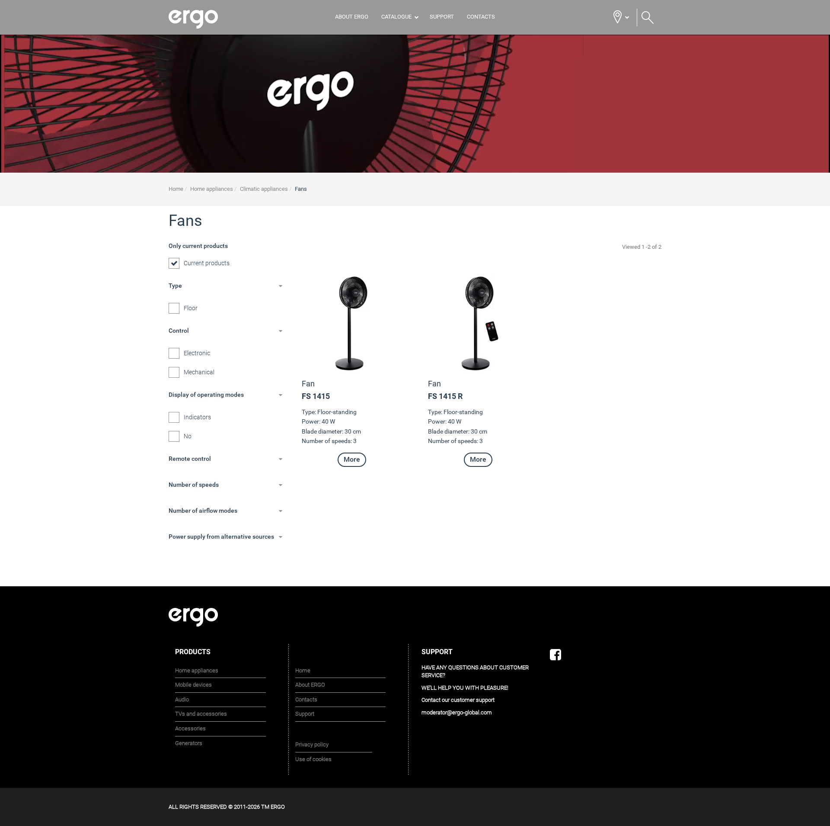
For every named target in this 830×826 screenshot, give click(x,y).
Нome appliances (196, 670)
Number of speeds (194, 484)
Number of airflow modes (203, 510)
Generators (188, 743)
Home (302, 670)
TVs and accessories (201, 713)
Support (442, 16)
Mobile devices (193, 684)
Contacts (481, 16)
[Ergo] (204, 19)
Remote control (190, 458)
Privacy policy (312, 744)
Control (179, 330)
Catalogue (396, 16)
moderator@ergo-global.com (456, 712)
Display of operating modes (206, 394)
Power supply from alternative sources (221, 536)
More (352, 459)
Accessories (190, 728)
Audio (182, 699)
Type (175, 285)
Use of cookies (313, 759)
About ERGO (351, 16)
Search (647, 18)
